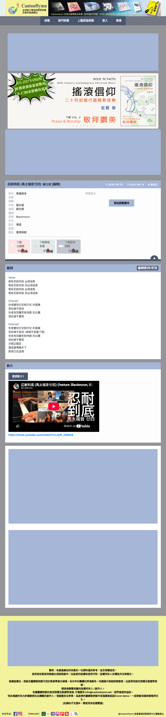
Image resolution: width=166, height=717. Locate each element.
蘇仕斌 (47, 184)
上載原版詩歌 (85, 20)
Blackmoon (23, 216)
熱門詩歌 (63, 20)
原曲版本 (21, 193)
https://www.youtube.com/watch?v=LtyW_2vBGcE (40, 434)
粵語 (18, 224)
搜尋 (119, 20)
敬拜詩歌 (21, 232)
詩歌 (47, 20)
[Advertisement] (83, 52)
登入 (105, 20)
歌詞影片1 (18, 376)
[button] (12, 101)
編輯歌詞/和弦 (147, 268)
